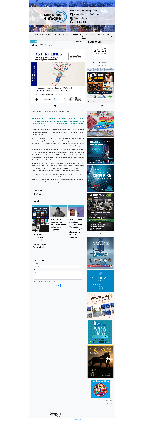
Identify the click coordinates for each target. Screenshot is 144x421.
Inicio (33, 34)
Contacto (100, 34)
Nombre (36, 263)
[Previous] (34, 227)
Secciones (76, 34)
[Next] (81, 227)
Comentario (37, 270)
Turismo (92, 34)
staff (107, 34)
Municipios (65, 34)
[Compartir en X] (37, 194)
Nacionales (41, 34)
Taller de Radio (84, 36)
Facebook (100, 233)
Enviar (58, 285)
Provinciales (53, 34)
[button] (111, 36)
